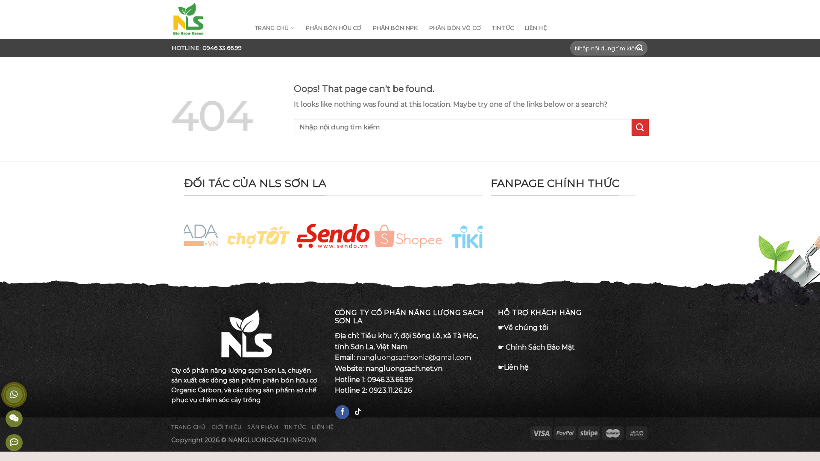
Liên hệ (592, 8)
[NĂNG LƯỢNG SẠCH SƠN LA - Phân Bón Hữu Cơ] (206, 19)
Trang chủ (188, 427)
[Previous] (200, 238)
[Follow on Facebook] (342, 412)
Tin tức (563, 8)
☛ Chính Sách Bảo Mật (536, 347)
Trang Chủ (272, 28)
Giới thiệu (226, 427)
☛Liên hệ (513, 367)
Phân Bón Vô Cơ (455, 28)
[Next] (466, 238)
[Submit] (640, 48)
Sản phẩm (262, 427)
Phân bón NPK (395, 28)
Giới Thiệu (531, 8)
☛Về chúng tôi (523, 328)
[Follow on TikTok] (358, 412)
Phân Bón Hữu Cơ (334, 28)
